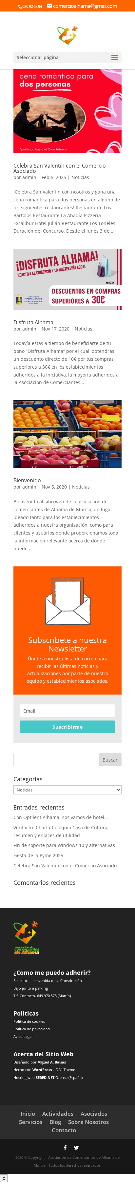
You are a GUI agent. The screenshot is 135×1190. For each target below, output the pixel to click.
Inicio (28, 1113)
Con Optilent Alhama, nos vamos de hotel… (60, 817)
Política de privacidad (31, 1028)
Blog (55, 1122)
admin (29, 177)
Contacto (64, 1130)
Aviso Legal (22, 1036)
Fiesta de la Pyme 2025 (38, 855)
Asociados (94, 1113)
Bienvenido (27, 480)
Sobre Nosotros (88, 1122)
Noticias (80, 177)
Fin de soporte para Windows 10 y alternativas (64, 845)
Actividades (57, 1113)
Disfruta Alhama (33, 322)
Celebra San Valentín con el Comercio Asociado (59, 168)
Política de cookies (29, 1021)
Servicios (30, 1122)
